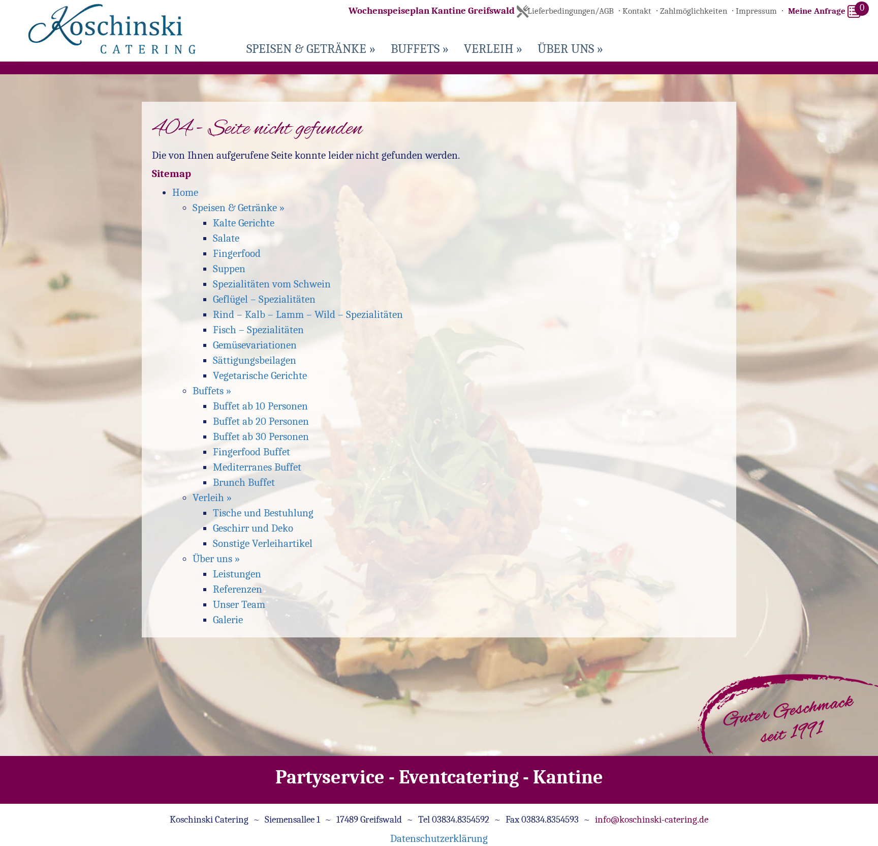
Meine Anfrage (818, 11)
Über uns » (570, 48)
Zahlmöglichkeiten (693, 11)
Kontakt (636, 11)
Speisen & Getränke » (310, 48)
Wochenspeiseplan (432, 10)
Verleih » (493, 48)
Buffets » (420, 48)
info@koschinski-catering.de (651, 819)
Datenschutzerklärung (439, 838)
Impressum (756, 11)
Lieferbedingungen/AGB (570, 11)
